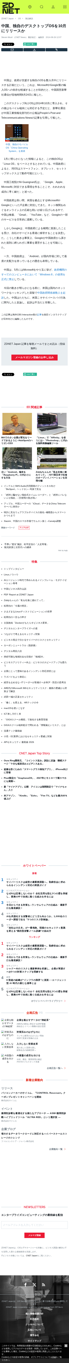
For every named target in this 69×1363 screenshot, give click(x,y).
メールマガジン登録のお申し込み (34, 357)
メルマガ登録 (34, 1235)
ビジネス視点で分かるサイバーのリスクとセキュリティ (32, 640)
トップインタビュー (14, 569)
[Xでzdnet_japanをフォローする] (34, 1285)
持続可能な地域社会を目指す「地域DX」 (24, 656)
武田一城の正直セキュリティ (18, 697)
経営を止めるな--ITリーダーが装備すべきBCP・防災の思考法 (35, 682)
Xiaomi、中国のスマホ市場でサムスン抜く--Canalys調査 (32, 521)
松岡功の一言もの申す (15, 617)
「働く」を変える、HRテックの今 (21, 702)
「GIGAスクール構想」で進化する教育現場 (26, 719)
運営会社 (34, 1335)
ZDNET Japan (7, 18)
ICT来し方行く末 (12, 714)
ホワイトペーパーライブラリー (47, 1001)
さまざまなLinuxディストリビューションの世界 (28, 611)
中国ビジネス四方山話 (15, 589)
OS (19, 18)
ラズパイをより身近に (15, 677)
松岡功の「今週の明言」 (16, 606)
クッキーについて (34, 1324)
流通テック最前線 (13, 731)
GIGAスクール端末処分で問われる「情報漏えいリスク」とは (35, 725)
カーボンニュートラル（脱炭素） (21, 645)
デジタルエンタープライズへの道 (21, 628)
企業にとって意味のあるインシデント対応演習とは (30, 671)
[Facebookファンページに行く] (25, 1285)
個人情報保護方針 (34, 1313)
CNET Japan (31, 1256)
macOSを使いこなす (14, 708)
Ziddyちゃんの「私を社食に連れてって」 (24, 600)
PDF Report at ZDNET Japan (19, 594)
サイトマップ (34, 1340)
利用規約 (34, 1319)
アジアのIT (24, 528)
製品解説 (29, 18)
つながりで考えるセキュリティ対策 (22, 634)
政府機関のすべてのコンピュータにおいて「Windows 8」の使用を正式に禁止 (34, 274)
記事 (39, 314)
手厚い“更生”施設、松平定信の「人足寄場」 (26, 544)
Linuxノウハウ (11, 574)
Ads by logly (63, 550)
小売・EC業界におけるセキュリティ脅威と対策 (28, 736)
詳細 (54, 1357)
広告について (34, 1330)
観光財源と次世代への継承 (17, 547)
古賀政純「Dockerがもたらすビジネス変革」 (26, 623)
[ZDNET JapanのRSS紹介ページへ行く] (43, 1285)
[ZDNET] (11, 7)
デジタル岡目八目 (13, 651)
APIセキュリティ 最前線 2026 (19, 742)
